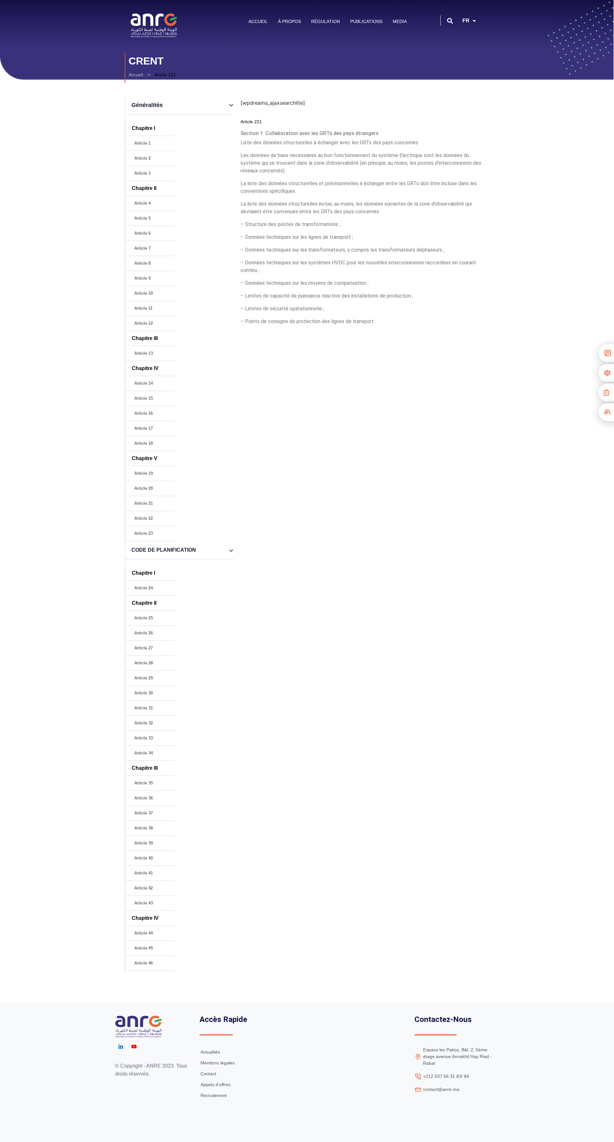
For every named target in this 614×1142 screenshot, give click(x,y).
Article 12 (143, 323)
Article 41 (143, 873)
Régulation (325, 21)
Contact (208, 1073)
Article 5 (142, 218)
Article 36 (143, 798)
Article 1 (142, 143)
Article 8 (142, 263)
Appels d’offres (216, 1084)
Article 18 (143, 443)
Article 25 (143, 618)
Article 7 (142, 248)
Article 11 (143, 308)
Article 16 (143, 413)
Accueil (258, 21)
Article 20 (143, 488)
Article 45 (143, 948)
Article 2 (142, 158)
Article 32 (143, 723)
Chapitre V (144, 458)
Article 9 (142, 278)
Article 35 (143, 783)
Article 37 (143, 813)
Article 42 (143, 888)
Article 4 (142, 203)
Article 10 (143, 293)
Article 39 (143, 843)
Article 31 (143, 708)
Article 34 (143, 753)
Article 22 (143, 518)
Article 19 (143, 473)
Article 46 (143, 963)
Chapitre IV (145, 368)
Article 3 (142, 173)
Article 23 (143, 533)
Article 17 (143, 428)
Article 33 (143, 738)
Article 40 (143, 858)
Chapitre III (146, 338)
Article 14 (143, 383)
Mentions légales (218, 1062)
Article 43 (143, 903)
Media (400, 21)
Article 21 (143, 503)
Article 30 (143, 693)
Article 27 (143, 648)
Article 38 (143, 828)
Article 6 (142, 233)
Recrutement (214, 1095)
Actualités (210, 1052)
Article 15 (143, 398)
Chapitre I (143, 128)
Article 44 (143, 933)
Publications (366, 21)
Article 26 (143, 633)
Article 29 (143, 678)
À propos (289, 21)
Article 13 (143, 353)
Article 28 (143, 663)
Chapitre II (144, 188)
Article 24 (143, 588)
